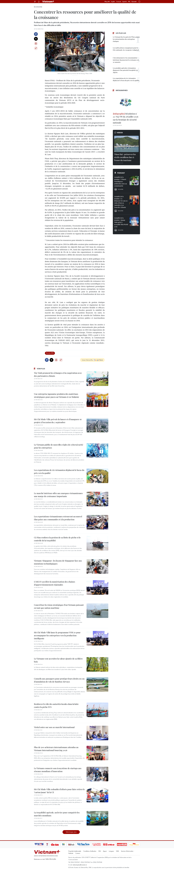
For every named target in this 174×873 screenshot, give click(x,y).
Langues (111, 851)
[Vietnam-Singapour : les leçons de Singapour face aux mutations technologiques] (97, 566)
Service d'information (127, 851)
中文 (129, 1)
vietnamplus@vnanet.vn (80, 865)
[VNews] (47, 844)
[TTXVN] (39, 844)
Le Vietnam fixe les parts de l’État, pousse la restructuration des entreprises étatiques (126, 39)
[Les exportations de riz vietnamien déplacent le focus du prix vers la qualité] (97, 476)
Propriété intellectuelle (74, 851)
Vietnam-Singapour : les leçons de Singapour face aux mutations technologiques (58, 562)
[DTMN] (108, 844)
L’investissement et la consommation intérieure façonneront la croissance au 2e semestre (126, 60)
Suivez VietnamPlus (87, 360)
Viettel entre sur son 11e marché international (54, 727)
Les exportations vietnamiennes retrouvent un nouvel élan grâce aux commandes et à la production (58, 518)
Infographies (122, 90)
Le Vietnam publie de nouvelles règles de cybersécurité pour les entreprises (58, 446)
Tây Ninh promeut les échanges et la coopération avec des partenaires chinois (58, 374)
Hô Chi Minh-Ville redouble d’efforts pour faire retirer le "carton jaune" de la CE (59, 791)
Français (118, 1)
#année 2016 (50, 353)
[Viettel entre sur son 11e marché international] (97, 733)
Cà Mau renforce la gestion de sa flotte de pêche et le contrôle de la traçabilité (57, 539)
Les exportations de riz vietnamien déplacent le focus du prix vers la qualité (59, 471)
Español (124, 1)
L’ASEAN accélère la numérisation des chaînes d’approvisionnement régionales (54, 583)
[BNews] (63, 844)
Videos (120, 132)
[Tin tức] (55, 844)
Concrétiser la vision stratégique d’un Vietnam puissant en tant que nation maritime (59, 606)
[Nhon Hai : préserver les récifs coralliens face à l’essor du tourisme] (126, 144)
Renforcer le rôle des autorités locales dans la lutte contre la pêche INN (56, 705)
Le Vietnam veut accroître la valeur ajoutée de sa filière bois (58, 660)
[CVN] (96, 844)
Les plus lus (121, 33)
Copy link (36, 48)
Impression (36, 43)
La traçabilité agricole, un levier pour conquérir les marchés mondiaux (57, 814)
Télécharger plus (71, 832)
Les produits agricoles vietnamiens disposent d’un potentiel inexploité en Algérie (125, 70)
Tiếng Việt (107, 1)
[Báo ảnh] (122, 844)
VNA (117, 851)
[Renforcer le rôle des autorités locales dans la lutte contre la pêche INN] (97, 710)
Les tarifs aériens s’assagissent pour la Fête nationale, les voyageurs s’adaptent (126, 49)
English (113, 1)
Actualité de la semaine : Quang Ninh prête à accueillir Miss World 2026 (121, 222)
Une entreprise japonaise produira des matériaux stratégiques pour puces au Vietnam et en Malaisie (56, 395)
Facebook (36, 34)
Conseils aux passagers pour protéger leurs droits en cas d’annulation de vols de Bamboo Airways (59, 680)
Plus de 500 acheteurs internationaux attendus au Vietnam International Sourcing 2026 (56, 749)
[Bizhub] (71, 844)
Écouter (120, 189)
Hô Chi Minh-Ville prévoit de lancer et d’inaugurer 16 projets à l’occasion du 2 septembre (58, 421)
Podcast (121, 173)
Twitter (36, 39)
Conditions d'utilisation (89, 851)
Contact (77, 853)
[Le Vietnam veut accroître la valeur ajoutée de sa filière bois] (97, 664)
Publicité (70, 853)
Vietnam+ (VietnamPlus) (48, 1)
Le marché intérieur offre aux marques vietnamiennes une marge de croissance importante (58, 495)
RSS (100, 851)
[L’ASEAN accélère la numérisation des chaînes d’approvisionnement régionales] (97, 587)
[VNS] (83, 844)
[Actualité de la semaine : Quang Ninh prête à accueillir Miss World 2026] (134, 221)
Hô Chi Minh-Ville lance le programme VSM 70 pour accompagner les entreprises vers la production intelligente (57, 635)
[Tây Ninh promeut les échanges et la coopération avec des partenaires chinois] (97, 378)
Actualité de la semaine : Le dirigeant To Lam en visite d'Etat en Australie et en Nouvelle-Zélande (121, 201)
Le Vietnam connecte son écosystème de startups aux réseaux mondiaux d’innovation (57, 770)
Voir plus (41, 369)
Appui (105, 851)
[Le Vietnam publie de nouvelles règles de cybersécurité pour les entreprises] (97, 450)
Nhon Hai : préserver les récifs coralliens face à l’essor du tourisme (125, 157)
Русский (134, 1)
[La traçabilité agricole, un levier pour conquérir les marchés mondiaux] (97, 818)
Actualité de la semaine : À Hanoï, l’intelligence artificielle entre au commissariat (120, 181)
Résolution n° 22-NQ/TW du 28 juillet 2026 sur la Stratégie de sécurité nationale (125, 118)
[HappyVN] (134, 844)
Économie (38, 7)
